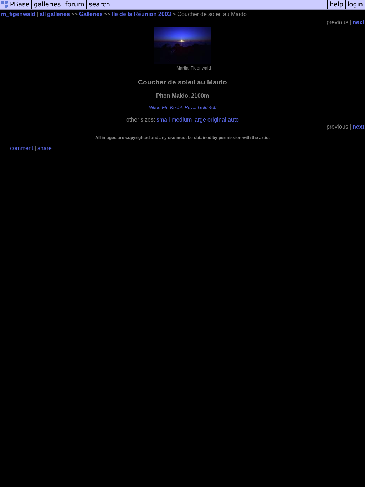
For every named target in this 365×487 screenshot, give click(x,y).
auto (233, 120)
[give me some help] (336, 8)
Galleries (91, 14)
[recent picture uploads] (47, 8)
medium (181, 120)
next (358, 22)
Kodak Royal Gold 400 (193, 107)
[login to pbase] (355, 8)
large (199, 120)
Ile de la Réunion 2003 (141, 14)
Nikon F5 (158, 107)
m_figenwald (18, 14)
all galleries (55, 14)
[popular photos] (219, 8)
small (163, 120)
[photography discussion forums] (75, 8)
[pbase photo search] (99, 8)
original (216, 120)
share (44, 148)
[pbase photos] (16, 8)
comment (21, 148)
